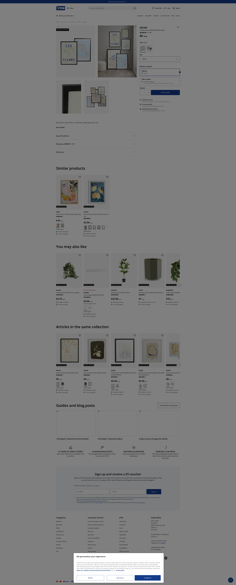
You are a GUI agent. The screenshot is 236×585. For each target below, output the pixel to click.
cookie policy (120, 570)
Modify (90, 578)
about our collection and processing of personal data (93, 570)
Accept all (147, 578)
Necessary (120, 578)
